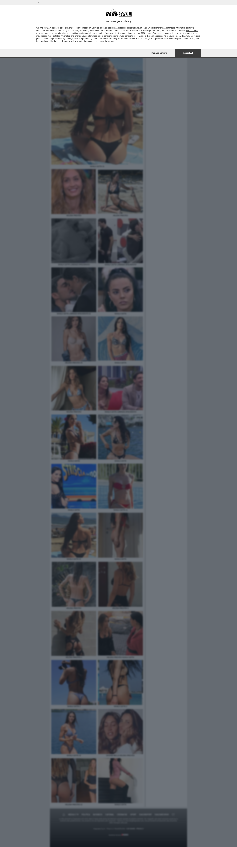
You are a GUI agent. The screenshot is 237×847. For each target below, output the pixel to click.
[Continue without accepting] (38, 2)
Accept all (188, 53)
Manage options (159, 53)
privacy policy (77, 41)
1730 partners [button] (53, 28)
